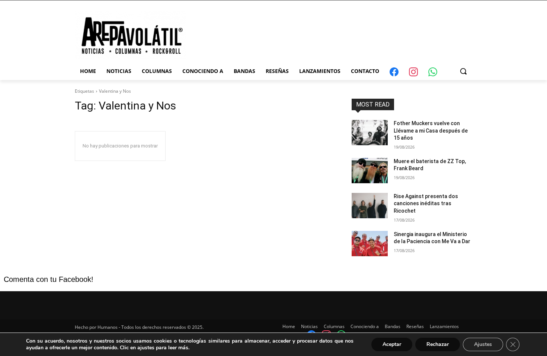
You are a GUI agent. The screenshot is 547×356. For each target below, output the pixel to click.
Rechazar (437, 344)
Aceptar (392, 344)
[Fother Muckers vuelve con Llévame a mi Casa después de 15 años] (370, 132)
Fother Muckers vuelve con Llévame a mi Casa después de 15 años (431, 130)
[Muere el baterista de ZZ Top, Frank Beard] (370, 170)
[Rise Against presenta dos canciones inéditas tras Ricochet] (370, 205)
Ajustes (483, 344)
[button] (463, 71)
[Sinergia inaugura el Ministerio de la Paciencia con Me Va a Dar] (370, 243)
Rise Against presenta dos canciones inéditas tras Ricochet (426, 203)
